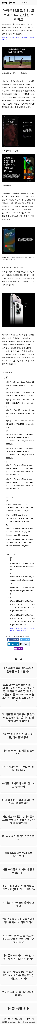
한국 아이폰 (8, 2)
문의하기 (30, 1019)
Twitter (26, 639)
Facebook (15, 639)
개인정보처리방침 (18, 1019)
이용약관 (6, 1019)
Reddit (26, 644)
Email (20, 648)
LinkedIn (15, 644)
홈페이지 (25, 2)
